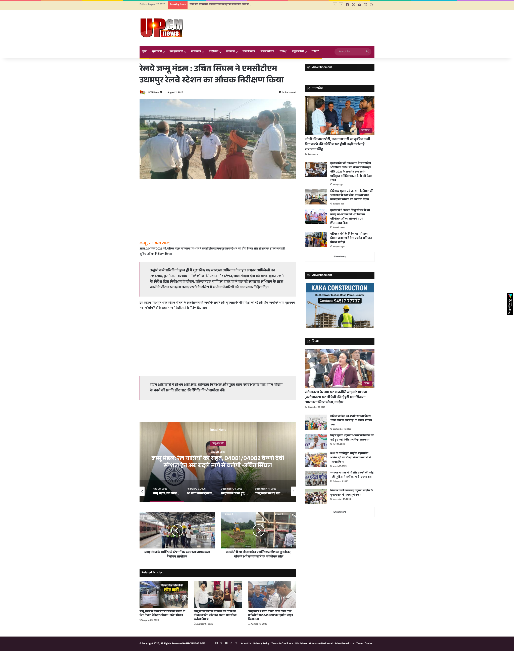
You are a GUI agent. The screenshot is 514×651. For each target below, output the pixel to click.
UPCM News (153, 93)
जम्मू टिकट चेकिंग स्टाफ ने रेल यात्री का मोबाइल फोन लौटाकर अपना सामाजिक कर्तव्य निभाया (215, 628)
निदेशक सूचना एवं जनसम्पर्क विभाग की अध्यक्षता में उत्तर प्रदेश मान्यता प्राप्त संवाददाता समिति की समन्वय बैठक (351, 195)
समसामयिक (267, 51)
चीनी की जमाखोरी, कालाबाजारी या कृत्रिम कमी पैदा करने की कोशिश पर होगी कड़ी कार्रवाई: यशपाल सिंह (242, 4)
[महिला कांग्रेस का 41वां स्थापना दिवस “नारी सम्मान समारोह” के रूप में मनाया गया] (316, 422)
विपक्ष (283, 51)
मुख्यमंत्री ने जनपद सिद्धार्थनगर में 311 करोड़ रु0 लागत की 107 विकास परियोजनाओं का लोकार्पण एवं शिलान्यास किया (350, 217)
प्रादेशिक (213, 51)
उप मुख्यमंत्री (176, 51)
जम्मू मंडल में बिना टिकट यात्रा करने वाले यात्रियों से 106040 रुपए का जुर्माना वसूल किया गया (270, 628)
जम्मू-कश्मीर (218, 456)
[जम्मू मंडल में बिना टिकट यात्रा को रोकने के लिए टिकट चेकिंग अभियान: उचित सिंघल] (164, 606)
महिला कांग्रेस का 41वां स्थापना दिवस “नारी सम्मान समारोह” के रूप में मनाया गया (351, 420)
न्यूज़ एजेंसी (298, 51)
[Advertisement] (218, 213)
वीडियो (315, 51)
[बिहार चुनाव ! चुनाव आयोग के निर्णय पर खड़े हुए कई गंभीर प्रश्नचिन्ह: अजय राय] (316, 441)
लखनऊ (230, 51)
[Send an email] (161, 93)
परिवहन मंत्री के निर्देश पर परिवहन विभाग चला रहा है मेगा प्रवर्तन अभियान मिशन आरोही (351, 238)
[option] (218, 474)
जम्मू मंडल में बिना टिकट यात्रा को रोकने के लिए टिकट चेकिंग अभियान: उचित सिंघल (162, 626)
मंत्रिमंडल (196, 51)
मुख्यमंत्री (157, 51)
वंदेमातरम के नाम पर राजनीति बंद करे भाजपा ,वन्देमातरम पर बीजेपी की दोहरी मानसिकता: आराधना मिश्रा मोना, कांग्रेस (336, 398)
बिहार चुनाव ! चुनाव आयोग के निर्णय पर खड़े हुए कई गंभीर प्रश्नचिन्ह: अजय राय (352, 438)
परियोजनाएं (249, 51)
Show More (339, 257)
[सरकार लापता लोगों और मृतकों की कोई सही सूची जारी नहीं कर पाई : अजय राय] (316, 478)
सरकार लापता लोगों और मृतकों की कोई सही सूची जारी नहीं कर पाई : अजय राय (352, 475)
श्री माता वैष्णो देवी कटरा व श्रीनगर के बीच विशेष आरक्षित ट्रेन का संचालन (217, 475)
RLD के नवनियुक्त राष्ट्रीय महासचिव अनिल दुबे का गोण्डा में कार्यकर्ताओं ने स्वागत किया (350, 458)
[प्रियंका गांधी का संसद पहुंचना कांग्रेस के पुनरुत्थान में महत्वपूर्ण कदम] (316, 496)
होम (144, 51)
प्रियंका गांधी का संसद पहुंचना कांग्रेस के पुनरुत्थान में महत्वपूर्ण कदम (351, 493)
